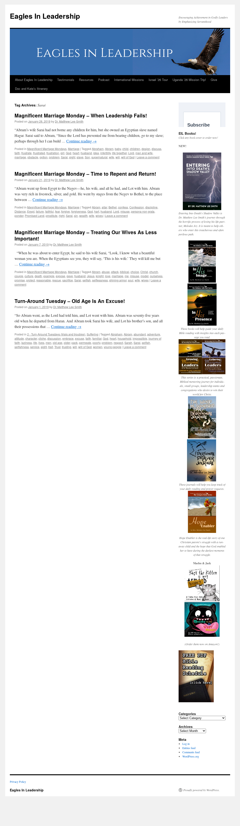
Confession (136, 207)
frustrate (26, 153)
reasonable (43, 280)
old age (57, 343)
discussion (54, 338)
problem (54, 157)
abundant (140, 334)
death (38, 276)
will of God (128, 157)
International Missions (129, 79)
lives (41, 343)
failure (40, 211)
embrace (68, 338)
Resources (86, 79)
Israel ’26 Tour (158, 79)
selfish (86, 280)
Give (214, 79)
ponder (19, 216)
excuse (79, 338)
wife (111, 157)
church (153, 272)
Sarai (64, 157)
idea (96, 153)
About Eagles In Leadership (33, 79)
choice (135, 272)
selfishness (22, 347)
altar (104, 207)
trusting (66, 347)
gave (70, 276)
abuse (106, 272)
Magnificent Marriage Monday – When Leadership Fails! (81, 115)
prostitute (51, 216)
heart (76, 153)
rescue (56, 280)
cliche (42, 338)
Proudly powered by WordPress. (201, 790)
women (97, 347)
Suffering (92, 334)
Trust (57, 347)
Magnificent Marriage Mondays (47, 149)
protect (30, 280)
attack (115, 272)
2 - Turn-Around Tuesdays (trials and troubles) (56, 334)
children (135, 149)
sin (76, 216)
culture (29, 276)
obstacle (32, 157)
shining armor (118, 280)
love (107, 276)
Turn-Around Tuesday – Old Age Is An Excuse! (70, 300)
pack (74, 343)
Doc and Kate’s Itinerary (31, 88)
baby (118, 149)
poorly (96, 343)
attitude (19, 338)
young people (112, 347)
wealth (83, 216)
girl (62, 153)
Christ (144, 272)
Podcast (103, 79)
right (61, 216)
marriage (20, 157)
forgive (65, 211)
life (35, 343)
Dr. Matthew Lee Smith (69, 121)
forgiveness (78, 211)
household (124, 338)
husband (86, 153)
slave (80, 157)
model (145, 276)
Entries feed (188, 748)
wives (99, 216)
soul (130, 280)
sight (72, 157)
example (48, 276)
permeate (85, 343)
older (67, 343)
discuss (156, 149)
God (68, 153)
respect (118, 343)
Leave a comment (148, 157)
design (146, 149)
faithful (49, 211)
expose (60, 276)
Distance (20, 211)
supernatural (99, 157)
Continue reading (81, 140)
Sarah (128, 343)
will (118, 157)
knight (100, 276)
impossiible (140, 338)
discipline (151, 207)
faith (17, 153)
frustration (52, 153)
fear (57, 211)
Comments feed (191, 752)
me (127, 276)
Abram (109, 149)
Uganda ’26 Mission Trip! (189, 79)
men (48, 343)
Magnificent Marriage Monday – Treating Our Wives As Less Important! (86, 235)
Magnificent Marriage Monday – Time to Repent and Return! (85, 173)
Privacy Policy (18, 781)
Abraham (98, 149)
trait (50, 347)
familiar (96, 338)
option (44, 157)
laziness (26, 343)
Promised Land (34, 216)
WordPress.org (190, 756)
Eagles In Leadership (45, 16)
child (125, 149)
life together (119, 153)
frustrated (39, 153)
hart (96, 211)
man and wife (144, 153)
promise (20, 280)
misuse (125, 211)
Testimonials (65, 79)
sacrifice (67, 280)
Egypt (30, 211)
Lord (131, 153)
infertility (105, 153)
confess (123, 207)
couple (19, 276)
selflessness (100, 280)
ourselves (156, 276)
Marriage (73, 149)
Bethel (113, 207)
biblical (124, 272)
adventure (153, 334)
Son (87, 157)
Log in (186, 744)
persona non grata (142, 211)
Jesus (90, 276)
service (34, 347)
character (31, 338)
